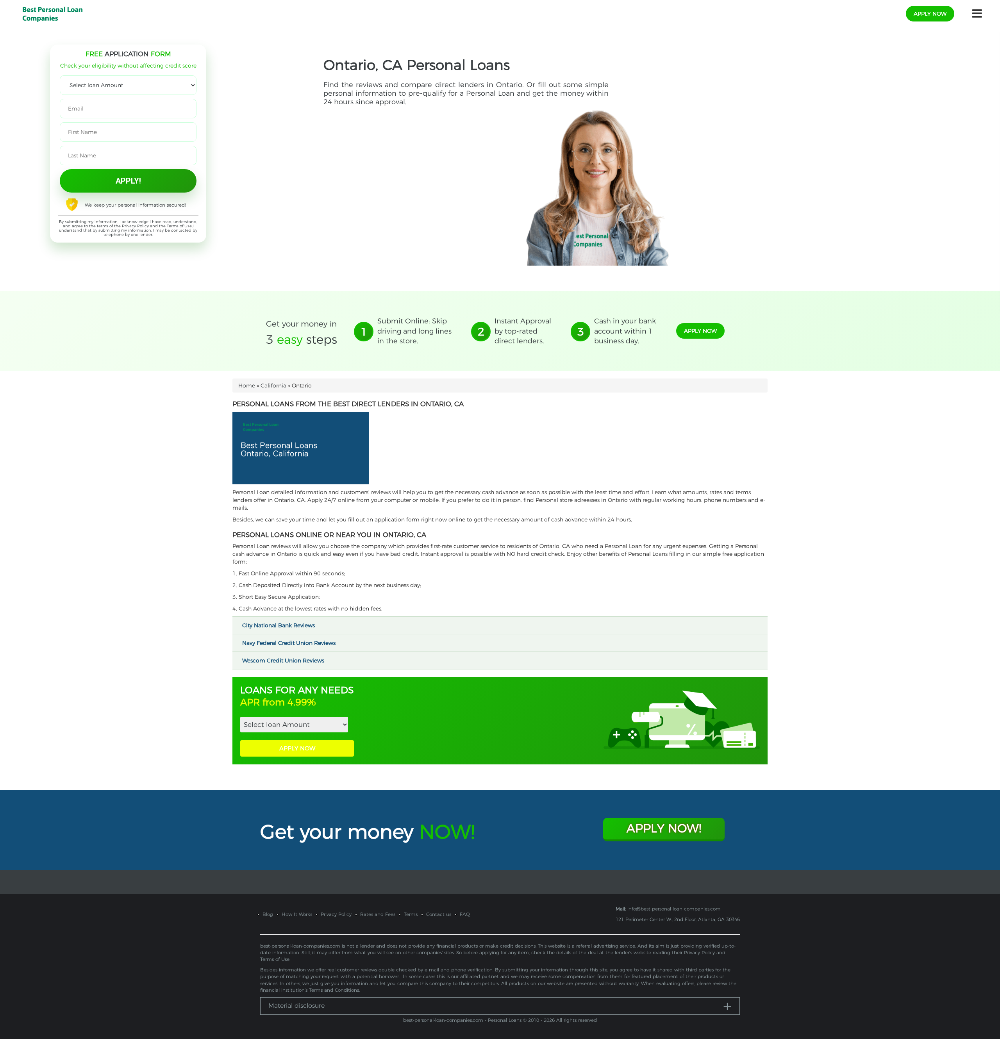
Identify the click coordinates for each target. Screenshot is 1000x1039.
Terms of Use (179, 226)
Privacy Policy (135, 226)
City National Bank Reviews (279, 625)
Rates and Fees (377, 914)
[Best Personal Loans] (53, 13)
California (273, 385)
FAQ (465, 914)
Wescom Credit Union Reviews (284, 660)
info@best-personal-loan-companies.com (674, 909)
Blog (267, 914)
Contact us (438, 914)
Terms (411, 914)
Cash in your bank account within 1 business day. (625, 331)
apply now (930, 13)
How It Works (297, 914)
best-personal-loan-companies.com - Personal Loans (462, 1020)
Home (246, 385)
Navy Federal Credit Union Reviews (289, 642)
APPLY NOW (297, 748)
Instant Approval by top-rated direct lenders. (523, 331)
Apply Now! (664, 828)
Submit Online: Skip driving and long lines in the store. (414, 331)
